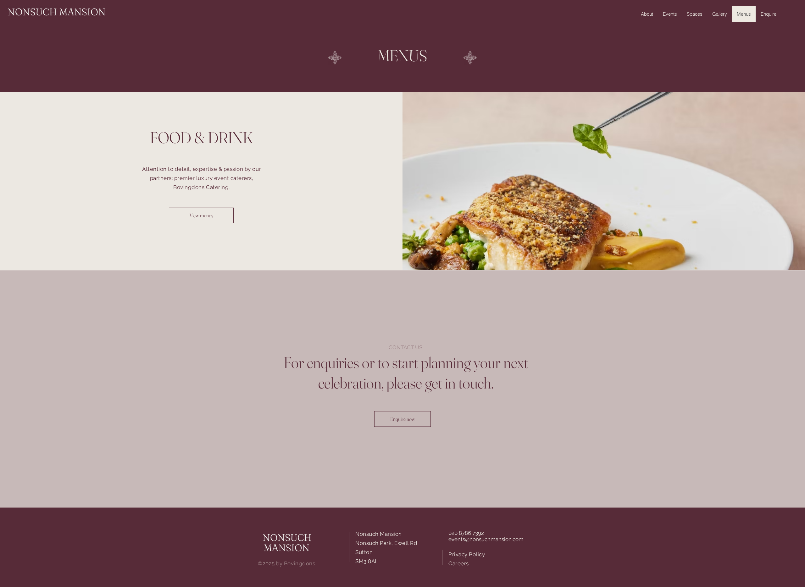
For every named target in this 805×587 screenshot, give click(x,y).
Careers (458, 563)
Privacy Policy (466, 554)
